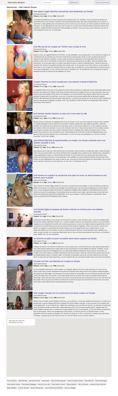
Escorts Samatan (70, 388)
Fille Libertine (89, 381)
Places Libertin (71, 384)
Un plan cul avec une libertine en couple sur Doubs (57, 261)
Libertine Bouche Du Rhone (54, 388)
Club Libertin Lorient (58, 384)
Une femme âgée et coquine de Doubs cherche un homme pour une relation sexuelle (68, 210)
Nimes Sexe (46, 381)
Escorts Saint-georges (58, 381)
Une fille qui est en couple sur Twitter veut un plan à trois (60, 47)
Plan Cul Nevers (83, 384)
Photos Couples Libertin (75, 381)
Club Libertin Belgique (29, 384)
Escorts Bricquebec (37, 388)
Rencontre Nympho (16, 2)
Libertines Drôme (34, 381)
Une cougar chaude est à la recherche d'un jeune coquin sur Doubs (64, 293)
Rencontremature (101, 381)
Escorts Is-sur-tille (44, 384)
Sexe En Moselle (23, 388)
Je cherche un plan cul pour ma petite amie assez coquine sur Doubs (65, 238)
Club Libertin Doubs (13, 384)
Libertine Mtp (22, 381)
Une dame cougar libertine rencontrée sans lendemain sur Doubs (63, 11)
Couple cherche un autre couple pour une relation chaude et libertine (65, 82)
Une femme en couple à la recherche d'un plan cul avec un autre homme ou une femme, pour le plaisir (70, 176)
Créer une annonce (102, 2)
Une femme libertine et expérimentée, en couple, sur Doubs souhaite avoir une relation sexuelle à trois (69, 141)
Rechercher (74, 2)
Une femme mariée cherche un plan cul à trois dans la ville (60, 113)
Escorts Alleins (12, 381)
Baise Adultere (12, 388)
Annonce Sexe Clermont (98, 384)
